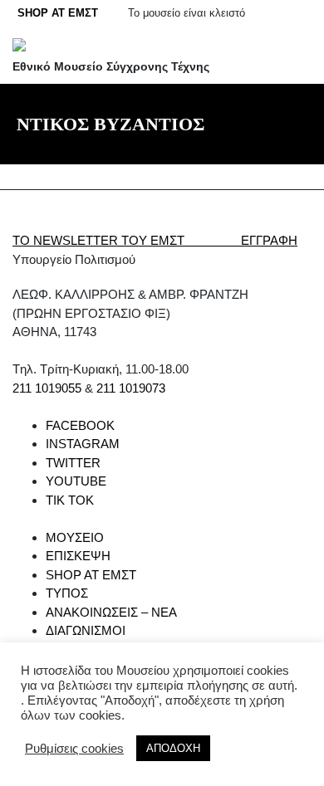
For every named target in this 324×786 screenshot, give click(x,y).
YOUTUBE (76, 481)
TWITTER (73, 463)
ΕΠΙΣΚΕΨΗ (78, 556)
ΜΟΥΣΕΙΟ (75, 537)
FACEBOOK (80, 425)
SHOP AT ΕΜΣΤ (57, 13)
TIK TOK (70, 500)
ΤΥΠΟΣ (67, 593)
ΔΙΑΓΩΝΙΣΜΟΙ (85, 630)
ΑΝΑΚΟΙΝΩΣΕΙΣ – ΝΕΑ (111, 612)
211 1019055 (46, 388)
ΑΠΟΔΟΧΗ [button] (173, 748)
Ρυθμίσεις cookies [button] (74, 748)
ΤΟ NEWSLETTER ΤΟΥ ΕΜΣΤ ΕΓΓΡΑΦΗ (154, 240)
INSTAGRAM (83, 444)
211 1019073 (130, 388)
